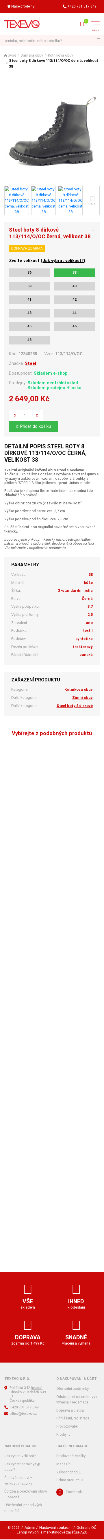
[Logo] (22, 24)
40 (75, 286)
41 (29, 299)
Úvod (12, 55)
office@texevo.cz (23, 1414)
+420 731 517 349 (81, 6)
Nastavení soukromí (56, 1527)
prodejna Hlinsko (64, 387)
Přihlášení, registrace (72, 1418)
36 (29, 272)
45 (29, 326)
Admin (30, 1527)
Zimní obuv (82, 697)
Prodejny (63, 1434)
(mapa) (36, 1388)
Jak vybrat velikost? (63, 260)
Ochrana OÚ (86, 1527)
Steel (30, 363)
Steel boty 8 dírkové (75, 705)
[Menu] (95, 24)
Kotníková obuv (60, 55)
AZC (83, 1532)
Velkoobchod (67, 1472)
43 (29, 313)
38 (75, 272)
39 (29, 286)
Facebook (74, 1492)
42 (75, 299)
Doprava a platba (70, 1410)
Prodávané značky (71, 1456)
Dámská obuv (32, 55)
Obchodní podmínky (72, 1389)
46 (75, 326)
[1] (98, 40)
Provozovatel (67, 1426)
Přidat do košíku (35, 426)
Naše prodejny (22, 6)
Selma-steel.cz (67, 1480)
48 (29, 340)
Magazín (63, 1464)
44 (75, 313)
